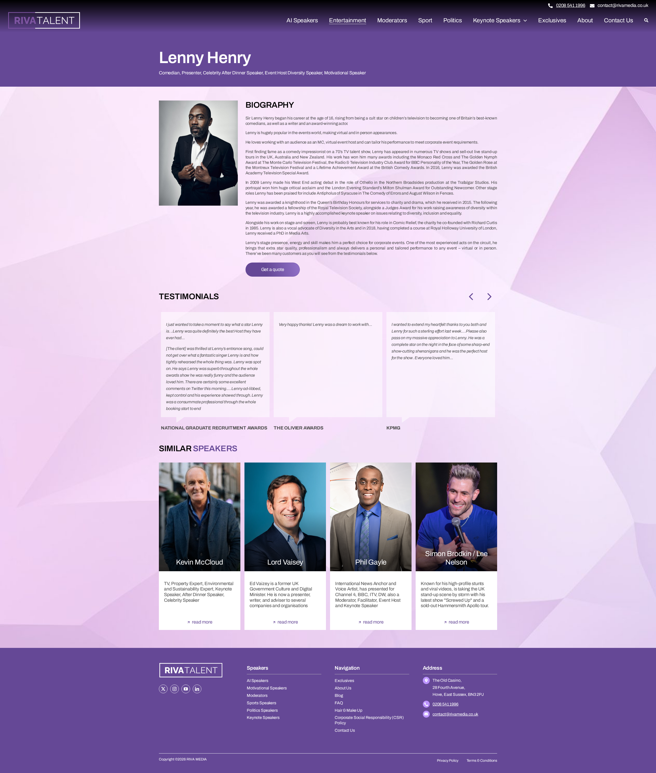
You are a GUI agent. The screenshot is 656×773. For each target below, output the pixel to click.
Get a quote (272, 269)
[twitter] (163, 689)
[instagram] (174, 689)
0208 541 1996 (570, 5)
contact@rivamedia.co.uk (623, 5)
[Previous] (471, 296)
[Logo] (44, 13)
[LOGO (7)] (191, 663)
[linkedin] (197, 689)
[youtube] (185, 689)
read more (202, 622)
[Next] (489, 296)
